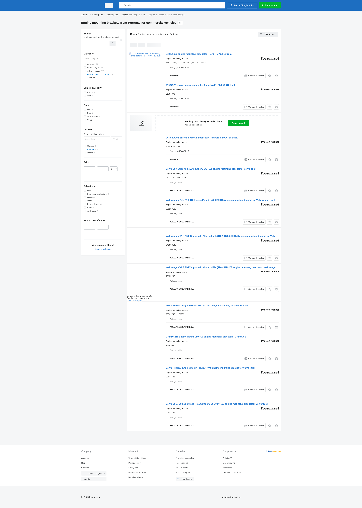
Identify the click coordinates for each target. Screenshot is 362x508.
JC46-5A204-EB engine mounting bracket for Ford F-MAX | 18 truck (202, 137)
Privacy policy (134, 463)
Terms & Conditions (137, 458)
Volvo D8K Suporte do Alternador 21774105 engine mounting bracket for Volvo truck (211, 169)
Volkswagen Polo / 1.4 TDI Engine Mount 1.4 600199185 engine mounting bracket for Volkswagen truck (220, 200)
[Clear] (121, 40)
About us (85, 458)
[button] (269, 75)
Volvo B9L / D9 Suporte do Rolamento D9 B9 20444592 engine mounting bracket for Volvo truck (217, 404)
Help (83, 463)
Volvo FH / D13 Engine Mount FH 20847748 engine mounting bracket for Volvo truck (210, 368)
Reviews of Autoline (137, 472)
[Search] (121, 5)
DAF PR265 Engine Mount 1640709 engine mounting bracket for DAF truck (206, 337)
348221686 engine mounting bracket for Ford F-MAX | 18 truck (199, 54)
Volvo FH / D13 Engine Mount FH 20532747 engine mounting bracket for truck (207, 305)
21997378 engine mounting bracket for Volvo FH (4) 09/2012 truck (200, 85)
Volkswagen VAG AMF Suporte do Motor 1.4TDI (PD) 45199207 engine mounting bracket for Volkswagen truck (224, 267)
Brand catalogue (135, 477)
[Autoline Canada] (91, 5)
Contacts (85, 468)
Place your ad (238, 123)
